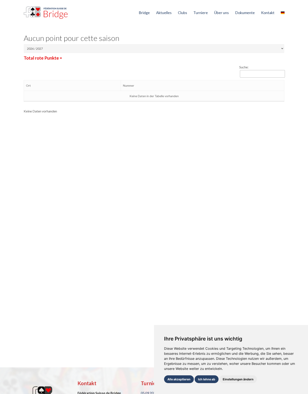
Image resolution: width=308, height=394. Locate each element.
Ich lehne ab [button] (206, 379)
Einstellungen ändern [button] (238, 379)
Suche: (243, 67)
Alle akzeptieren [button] (178, 379)
